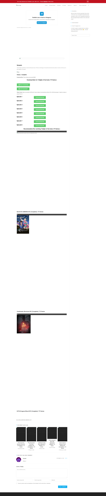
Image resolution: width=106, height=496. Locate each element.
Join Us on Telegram (42, 22)
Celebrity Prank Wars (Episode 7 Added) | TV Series (41, 445)
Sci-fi (30, 419)
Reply (66, 458)
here (82, 17)
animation (27, 419)
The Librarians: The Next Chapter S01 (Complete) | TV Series (31, 445)
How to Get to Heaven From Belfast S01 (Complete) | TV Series (62, 445)
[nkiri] (18, 72)
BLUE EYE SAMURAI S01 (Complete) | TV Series (30, 211)
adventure (23, 419)
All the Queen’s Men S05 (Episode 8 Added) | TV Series (52, 443)
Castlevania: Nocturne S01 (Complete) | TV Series (31, 311)
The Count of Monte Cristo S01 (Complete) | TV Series (21, 445)
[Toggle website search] (88, 5)
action (19, 419)
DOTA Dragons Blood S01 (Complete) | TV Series (30, 411)
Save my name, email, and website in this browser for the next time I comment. (34, 483)
